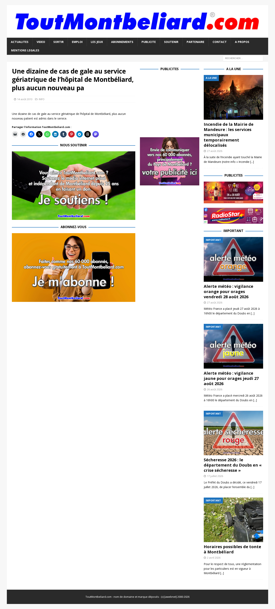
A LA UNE (233, 69)
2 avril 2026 (213, 557)
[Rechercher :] (243, 58)
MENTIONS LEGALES (25, 50)
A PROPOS (242, 42)
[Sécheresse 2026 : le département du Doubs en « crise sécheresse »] (233, 433)
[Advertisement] (174, 103)
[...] (252, 162)
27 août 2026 (214, 151)
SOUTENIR (171, 42)
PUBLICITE (149, 42)
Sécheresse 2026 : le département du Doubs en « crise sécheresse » (233, 465)
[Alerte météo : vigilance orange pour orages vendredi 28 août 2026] (233, 259)
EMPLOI (77, 42)
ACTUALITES (19, 42)
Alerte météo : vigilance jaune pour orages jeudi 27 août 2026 (231, 378)
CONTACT (220, 42)
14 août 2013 (24, 99)
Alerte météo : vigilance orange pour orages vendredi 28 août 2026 (228, 291)
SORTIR (58, 42)
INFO (41, 99)
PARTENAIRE (195, 42)
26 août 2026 (214, 389)
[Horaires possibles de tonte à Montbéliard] (233, 520)
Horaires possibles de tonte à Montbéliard (232, 549)
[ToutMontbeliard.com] (137, 35)
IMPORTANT (233, 231)
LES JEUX (97, 42)
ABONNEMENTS (122, 42)
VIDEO (41, 42)
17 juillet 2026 (215, 476)
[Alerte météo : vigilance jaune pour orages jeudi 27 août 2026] (233, 346)
